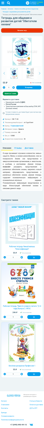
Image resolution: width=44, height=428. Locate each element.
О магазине (5, 405)
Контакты (4, 408)
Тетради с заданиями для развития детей (16, 12)
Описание (7, 148)
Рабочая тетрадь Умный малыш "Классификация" (22, 247)
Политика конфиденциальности (12, 420)
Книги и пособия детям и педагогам (26, 9)
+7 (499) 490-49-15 (18, 425)
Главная (3, 9)
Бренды (4, 412)
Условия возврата (7, 416)
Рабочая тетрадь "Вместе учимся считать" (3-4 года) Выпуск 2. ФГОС (22, 307)
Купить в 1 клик (10, 93)
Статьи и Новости (36, 401)
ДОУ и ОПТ (33, 408)
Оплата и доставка (36, 405)
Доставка (29, 148)
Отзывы (18, 148)
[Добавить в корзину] (33, 257)
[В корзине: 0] (28, 87)
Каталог (10, 9)
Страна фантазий (17, 126)
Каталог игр (22, 30)
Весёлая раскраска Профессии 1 (22, 366)
